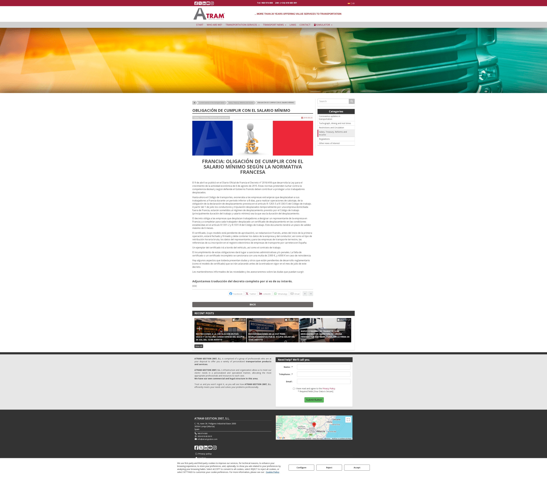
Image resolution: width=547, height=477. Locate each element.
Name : (288, 367)
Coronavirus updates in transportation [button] (329, 117)
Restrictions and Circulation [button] (331, 127)
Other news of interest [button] (329, 143)
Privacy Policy (329, 388)
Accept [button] (357, 467)
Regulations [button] (324, 139)
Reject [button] (329, 467)
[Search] (352, 101)
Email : (289, 381)
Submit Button (314, 399)
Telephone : (286, 374)
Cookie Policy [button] (272, 472)
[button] (196, 4)
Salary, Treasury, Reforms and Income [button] (211, 117)
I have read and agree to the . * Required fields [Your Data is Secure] (315, 390)
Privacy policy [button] (205, 453)
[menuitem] (351, 3)
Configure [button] (301, 467)
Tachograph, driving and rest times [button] (335, 123)
